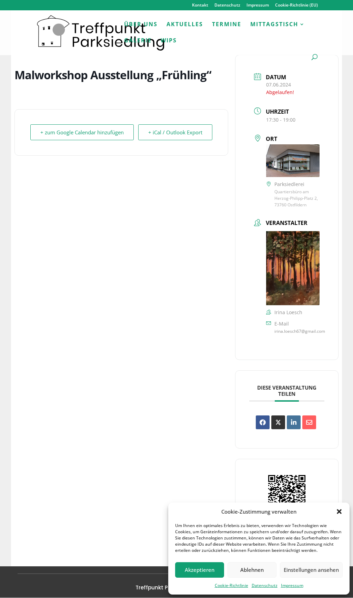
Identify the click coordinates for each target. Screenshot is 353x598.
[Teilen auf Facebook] (263, 422)
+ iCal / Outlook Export (175, 132)
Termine (226, 25)
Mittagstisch (274, 25)
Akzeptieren (199, 569)
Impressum (292, 585)
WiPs (169, 41)
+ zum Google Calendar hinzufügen (82, 132)
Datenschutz (265, 585)
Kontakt (200, 5)
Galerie (138, 41)
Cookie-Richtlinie (231, 585)
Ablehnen (252, 569)
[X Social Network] (278, 422)
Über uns (141, 25)
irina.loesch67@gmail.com (299, 331)
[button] (339, 511)
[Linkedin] (294, 422)
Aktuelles (185, 25)
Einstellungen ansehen (311, 569)
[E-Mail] (309, 422)
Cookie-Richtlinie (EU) (296, 5)
